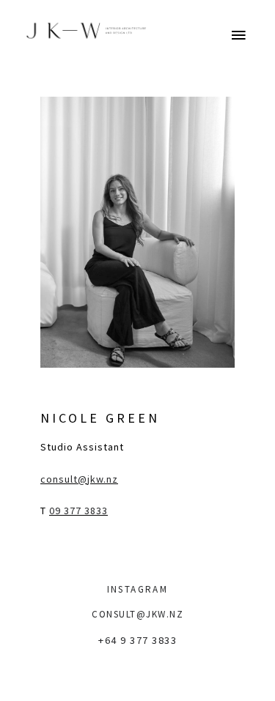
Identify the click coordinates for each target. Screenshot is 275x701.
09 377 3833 (78, 510)
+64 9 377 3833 (137, 640)
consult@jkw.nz (79, 479)
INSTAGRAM (138, 589)
